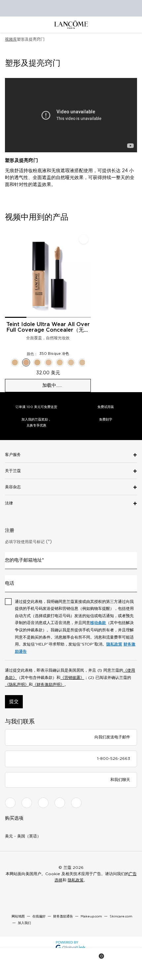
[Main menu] (16, 956)
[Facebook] (10, 803)
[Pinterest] (76, 803)
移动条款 (98, 623)
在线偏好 (39, 916)
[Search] (44, 956)
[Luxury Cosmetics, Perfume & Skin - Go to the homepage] (71, 24)
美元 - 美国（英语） (23, 836)
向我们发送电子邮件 (112, 737)
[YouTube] (59, 803)
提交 (13, 701)
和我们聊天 (120, 780)
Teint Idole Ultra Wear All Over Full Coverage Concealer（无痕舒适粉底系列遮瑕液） (48, 327)
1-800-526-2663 (113, 759)
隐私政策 (114, 644)
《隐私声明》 (17, 685)
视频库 (11, 39)
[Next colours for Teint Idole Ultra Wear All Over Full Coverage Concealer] (89, 362)
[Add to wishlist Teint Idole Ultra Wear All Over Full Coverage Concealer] (83, 239)
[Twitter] (43, 803)
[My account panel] (71, 956)
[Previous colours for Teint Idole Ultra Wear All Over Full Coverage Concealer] (7, 362)
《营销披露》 (72, 678)
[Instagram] (26, 803)
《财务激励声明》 (48, 685)
